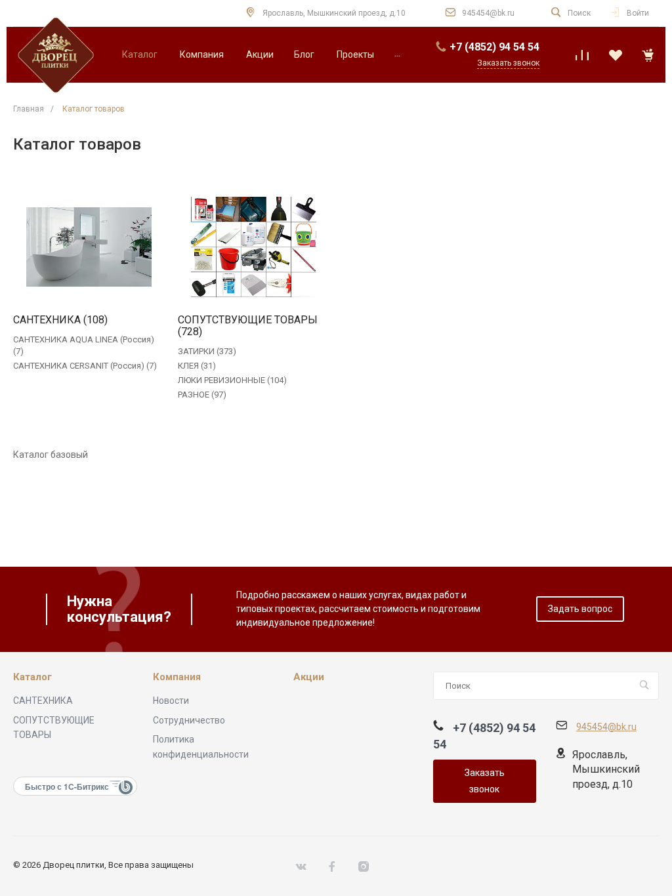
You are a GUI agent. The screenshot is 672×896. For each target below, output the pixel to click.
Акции (308, 677)
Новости (171, 700)
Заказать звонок (485, 780)
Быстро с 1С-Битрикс (67, 786)
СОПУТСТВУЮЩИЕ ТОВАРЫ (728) (248, 326)
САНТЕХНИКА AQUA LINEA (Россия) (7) (83, 345)
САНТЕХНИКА (43, 700)
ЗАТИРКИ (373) (207, 351)
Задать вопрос (580, 608)
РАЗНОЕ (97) (202, 394)
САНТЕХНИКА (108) (60, 320)
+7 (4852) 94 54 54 (494, 47)
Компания (177, 677)
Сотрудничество (189, 720)
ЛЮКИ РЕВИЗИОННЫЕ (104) (232, 380)
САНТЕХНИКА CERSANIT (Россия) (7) (85, 366)
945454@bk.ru (488, 13)
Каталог (32, 677)
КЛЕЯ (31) (197, 366)
